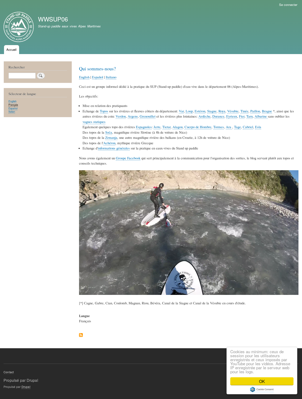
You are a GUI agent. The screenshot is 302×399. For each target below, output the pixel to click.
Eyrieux (231, 116)
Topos (104, 111)
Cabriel (248, 126)
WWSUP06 (53, 19)
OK (262, 381)
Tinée (244, 111)
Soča (108, 132)
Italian (11, 111)
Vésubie (233, 111)
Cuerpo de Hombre (198, 126)
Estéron (200, 111)
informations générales (114, 148)
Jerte (157, 126)
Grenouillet (147, 116)
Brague (267, 111)
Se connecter (288, 4)
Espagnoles (144, 126)
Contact (9, 372)
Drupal (25, 387)
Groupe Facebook (128, 158)
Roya (221, 111)
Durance (218, 116)
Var (181, 111)
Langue (84, 316)
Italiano (111, 77)
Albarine (261, 116)
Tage (237, 126)
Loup (189, 111)
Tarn (249, 116)
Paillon (255, 111)
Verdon (121, 116)
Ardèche (204, 116)
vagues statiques (94, 121)
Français (13, 104)
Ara (229, 126)
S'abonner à (81, 335)
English (84, 77)
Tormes (218, 126)
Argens (133, 116)
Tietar (166, 126)
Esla (258, 126)
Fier (241, 116)
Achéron (109, 142)
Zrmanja (111, 137)
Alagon (177, 126)
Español (97, 77)
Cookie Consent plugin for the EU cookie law (262, 389)
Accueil (11, 49)
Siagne (212, 111)
